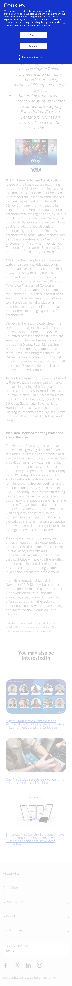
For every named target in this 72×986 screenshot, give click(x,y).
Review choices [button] (30, 57)
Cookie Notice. (43, 25)
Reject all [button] (33, 46)
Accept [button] (33, 35)
